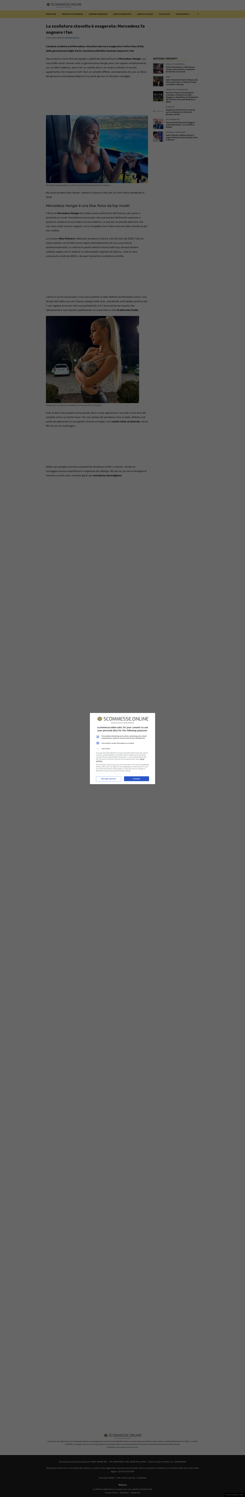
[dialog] (122, 748)
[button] (122, 748)
